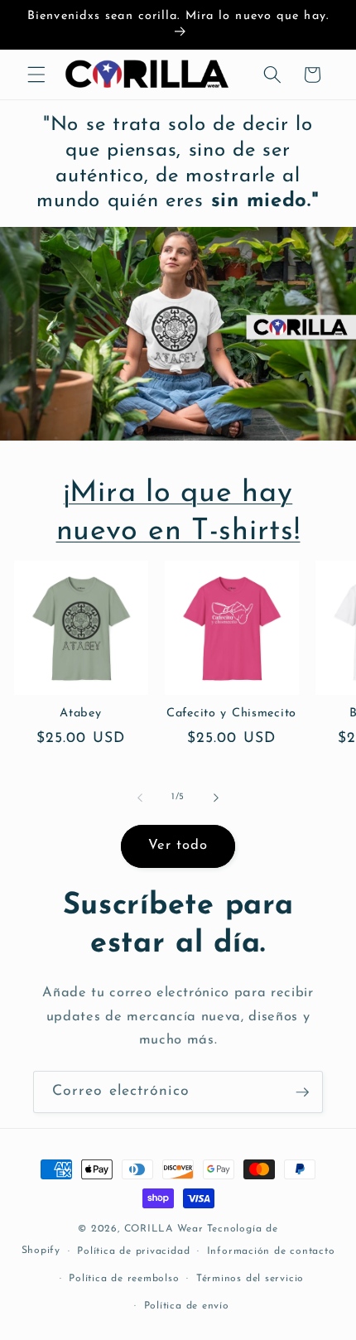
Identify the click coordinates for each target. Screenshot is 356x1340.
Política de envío (186, 1306)
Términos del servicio (250, 1279)
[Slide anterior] (140, 797)
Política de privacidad (133, 1251)
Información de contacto (271, 1251)
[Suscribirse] (302, 1092)
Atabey (80, 713)
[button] (36, 74)
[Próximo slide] (216, 797)
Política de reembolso (124, 1279)
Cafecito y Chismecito (231, 713)
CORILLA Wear (164, 1229)
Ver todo (178, 845)
